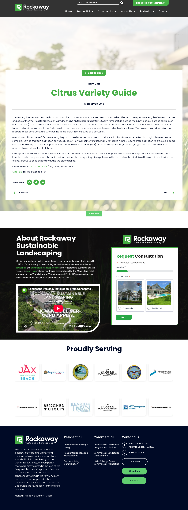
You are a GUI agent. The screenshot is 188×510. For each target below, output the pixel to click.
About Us (126, 11)
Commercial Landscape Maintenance (106, 454)
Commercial (105, 11)
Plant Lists (94, 83)
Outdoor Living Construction (71, 463)
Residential (83, 11)
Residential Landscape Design (76, 446)
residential (21, 267)
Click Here (17, 171)
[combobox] (98, 3)
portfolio (31, 271)
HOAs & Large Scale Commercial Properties (106, 463)
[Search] (122, 3)
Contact (164, 11)
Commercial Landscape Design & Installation (106, 446)
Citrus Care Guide (37, 166)
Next (124, 317)
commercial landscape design (45, 267)
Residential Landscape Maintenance (76, 454)
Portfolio (145, 11)
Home (68, 11)
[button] (29, 182)
